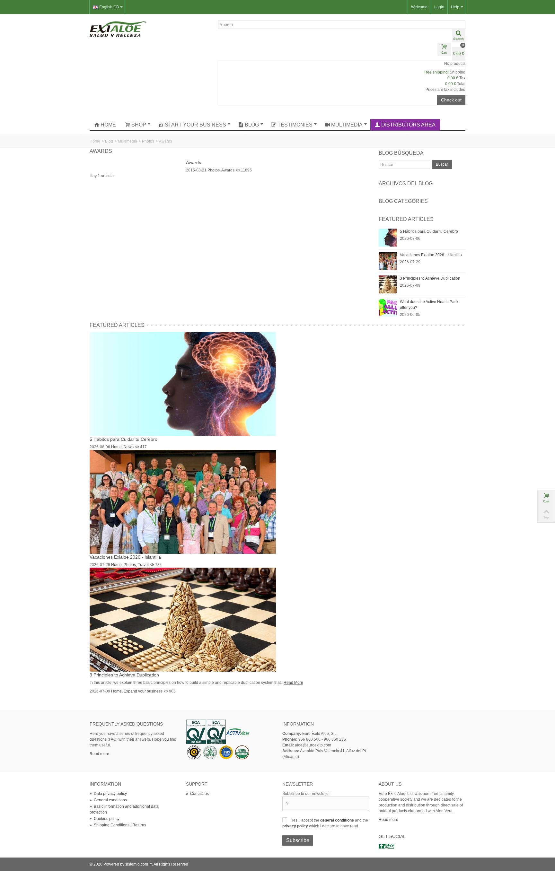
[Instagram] (391, 846)
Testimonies (295, 124)
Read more (99, 754)
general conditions (337, 820)
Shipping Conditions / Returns (118, 825)
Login (439, 7)
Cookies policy (104, 818)
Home (108, 124)
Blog (252, 124)
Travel (143, 564)
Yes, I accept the (305, 820)
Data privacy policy (108, 793)
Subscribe (297, 840)
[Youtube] (386, 846)
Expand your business (143, 691)
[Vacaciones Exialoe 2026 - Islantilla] (388, 260)
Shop (138, 124)
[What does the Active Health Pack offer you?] (388, 307)
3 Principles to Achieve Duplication (430, 278)
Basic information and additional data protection (124, 809)
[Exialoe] (118, 28)
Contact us (197, 793)
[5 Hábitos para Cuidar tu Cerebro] (388, 237)
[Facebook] (381, 846)
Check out (451, 99)
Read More (293, 682)
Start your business (195, 124)
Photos (148, 141)
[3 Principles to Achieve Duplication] (388, 284)
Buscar (442, 164)
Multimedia (347, 124)
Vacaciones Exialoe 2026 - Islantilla (431, 255)
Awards (193, 162)
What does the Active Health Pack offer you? (429, 305)
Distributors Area (408, 124)
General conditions (108, 800)
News (129, 447)
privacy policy (295, 826)
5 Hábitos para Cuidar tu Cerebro (429, 231)
